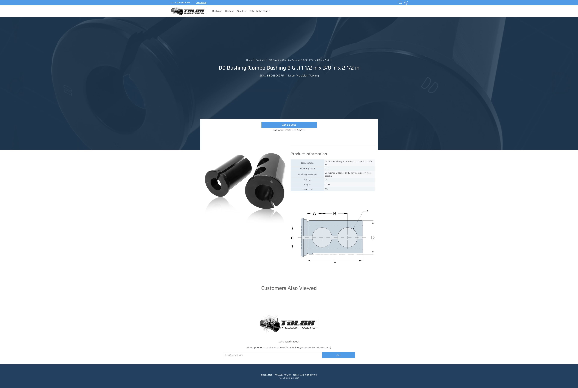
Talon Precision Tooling (303, 75)
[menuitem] (400, 2)
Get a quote (289, 124)
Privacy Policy (283, 375)
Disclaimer (267, 375)
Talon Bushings (286, 378)
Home (249, 60)
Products (260, 60)
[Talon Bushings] (189, 11)
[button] (406, 2)
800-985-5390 (296, 130)
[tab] (304, 142)
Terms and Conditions (305, 375)
